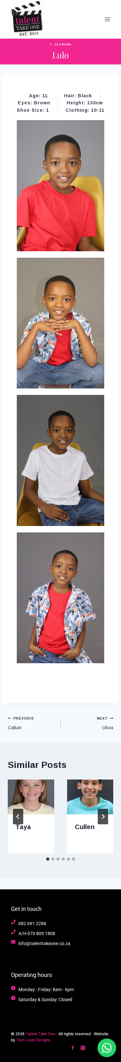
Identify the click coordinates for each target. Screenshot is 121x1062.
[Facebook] (72, 1047)
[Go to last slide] (18, 816)
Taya (23, 826)
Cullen (85, 826)
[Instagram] (82, 1047)
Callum (21, 723)
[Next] (103, 816)
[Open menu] (107, 19)
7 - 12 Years (60, 44)
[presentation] (31, 797)
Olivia (105, 723)
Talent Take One (40, 1034)
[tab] (47, 859)
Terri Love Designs (33, 1040)
